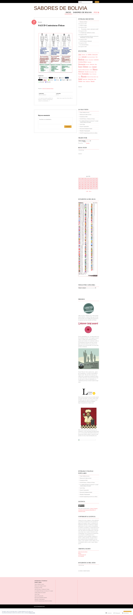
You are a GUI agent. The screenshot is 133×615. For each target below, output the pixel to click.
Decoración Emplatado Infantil (86, 128)
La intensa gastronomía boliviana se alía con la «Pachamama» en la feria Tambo (89, 37)
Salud (80, 79)
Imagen (40, 22)
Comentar (68, 126)
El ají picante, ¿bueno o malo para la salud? (89, 29)
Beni (97, 56)
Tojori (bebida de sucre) (84, 112)
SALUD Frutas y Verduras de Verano (87, 118)
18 (93, 184)
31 (90, 188)
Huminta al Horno (83, 22)
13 (79, 184)
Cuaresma (89, 62)
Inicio (68, 12)
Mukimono (81, 71)
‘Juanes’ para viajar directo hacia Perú (65, 98)
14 (82, 184)
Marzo (95, 69)
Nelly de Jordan (91, 71)
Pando (95, 71)
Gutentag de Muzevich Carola (83, 69)
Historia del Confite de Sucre (85, 114)
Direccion (92, 64)
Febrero (85, 66)
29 (85, 188)
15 (85, 184)
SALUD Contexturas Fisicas (51, 25)
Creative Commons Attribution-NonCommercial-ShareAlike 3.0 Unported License (88, 510)
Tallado (80, 81)
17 (90, 184)
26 (96, 186)
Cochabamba (96, 59)
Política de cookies (32, 612)
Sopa (95, 79)
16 (88, 184)
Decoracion (81, 64)
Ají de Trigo (82, 124)
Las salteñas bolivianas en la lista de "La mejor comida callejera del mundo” (89, 121)
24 (90, 186)
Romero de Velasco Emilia (91, 76)
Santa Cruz (85, 79)
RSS (95, 12)
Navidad (87, 71)
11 (93, 182)
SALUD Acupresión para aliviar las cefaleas (88, 133)
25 (93, 186)
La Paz (90, 69)
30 (88, 188)
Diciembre (87, 64)
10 (90, 182)
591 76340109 (81, 556)
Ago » (90, 191)
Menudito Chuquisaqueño (85, 130)
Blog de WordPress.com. (39, 606)
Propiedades (85, 74)
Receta (84, 76)
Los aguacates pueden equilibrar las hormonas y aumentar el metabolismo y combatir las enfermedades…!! (45, 99)
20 (79, 186)
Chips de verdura (83, 25)
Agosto (83, 54)
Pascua (79, 74)
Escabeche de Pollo (84, 116)
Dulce (96, 64)
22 (85, 186)
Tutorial (92, 81)
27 (79, 188)
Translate (87, 143)
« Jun (87, 191)
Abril (79, 54)
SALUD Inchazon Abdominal (86, 41)
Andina (90, 54)
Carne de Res (91, 59)
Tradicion (88, 81)
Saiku (97, 76)
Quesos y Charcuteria (92, 73)
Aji (86, 54)
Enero (80, 66)
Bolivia (57, 94)
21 (82, 186)
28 (82, 188)
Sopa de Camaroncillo (84, 126)
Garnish (94, 67)
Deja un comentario (42, 94)
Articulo (84, 57)
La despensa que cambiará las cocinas (87, 32)
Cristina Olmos (82, 62)
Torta (84, 81)
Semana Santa (90, 79)
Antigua (79, 56)
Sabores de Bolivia (60, 8)
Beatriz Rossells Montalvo (91, 56)
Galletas (90, 66)
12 (96, 182)
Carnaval (86, 59)
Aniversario (95, 54)
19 (96, 184)
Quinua (79, 76)
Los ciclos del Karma (84, 44)
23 (88, 186)
